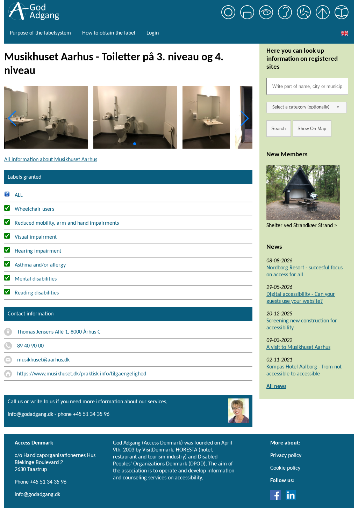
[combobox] (306, 107)
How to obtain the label (108, 33)
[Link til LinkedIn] (291, 499)
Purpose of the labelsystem (40, 33)
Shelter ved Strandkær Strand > (301, 226)
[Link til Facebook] (277, 499)
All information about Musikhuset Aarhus (50, 160)
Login (152, 33)
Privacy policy (285, 455)
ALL (18, 195)
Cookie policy (285, 468)
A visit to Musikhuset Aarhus (298, 347)
